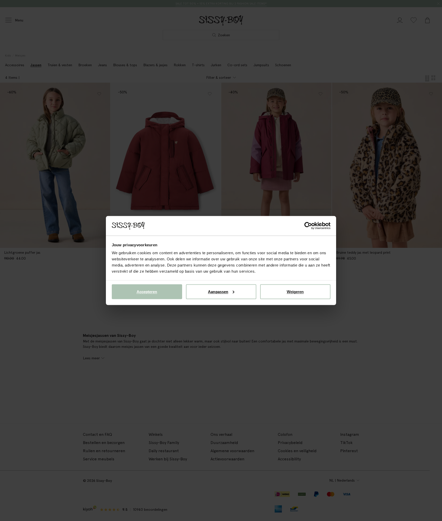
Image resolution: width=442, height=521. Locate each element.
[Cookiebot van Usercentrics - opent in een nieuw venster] (308, 226)
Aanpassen (218, 291)
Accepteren (147, 291)
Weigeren (295, 291)
